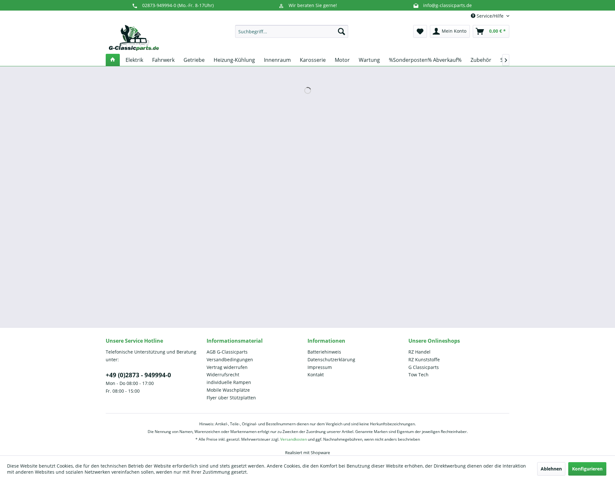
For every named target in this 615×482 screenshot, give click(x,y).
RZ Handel (419, 352)
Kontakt (316, 375)
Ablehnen (551, 469)
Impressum (320, 367)
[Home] (113, 60)
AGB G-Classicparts (227, 352)
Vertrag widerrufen (227, 367)
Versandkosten (293, 439)
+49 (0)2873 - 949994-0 (138, 375)
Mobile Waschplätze (228, 390)
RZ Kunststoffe (424, 359)
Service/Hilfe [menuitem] (490, 16)
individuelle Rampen (229, 382)
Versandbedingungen (230, 359)
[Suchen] (341, 31)
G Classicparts (423, 367)
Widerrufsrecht (223, 375)
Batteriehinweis (324, 352)
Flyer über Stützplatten (231, 398)
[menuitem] (291, 31)
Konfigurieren (587, 469)
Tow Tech (418, 375)
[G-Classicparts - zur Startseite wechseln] (134, 38)
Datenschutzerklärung (331, 359)
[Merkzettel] (420, 31)
